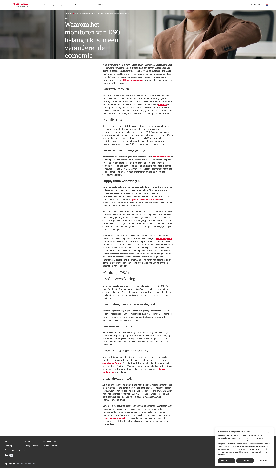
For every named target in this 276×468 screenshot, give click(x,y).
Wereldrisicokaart (99, 5)
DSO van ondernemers (132, 80)
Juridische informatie (50, 446)
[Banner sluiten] (269, 433)
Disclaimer (28, 450)
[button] (9, 4)
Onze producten (63, 5)
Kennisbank (74, 5)
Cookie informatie (49, 442)
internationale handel (115, 418)
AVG (6, 442)
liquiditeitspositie (164, 239)
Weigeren (245, 461)
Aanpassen (263, 460)
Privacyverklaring (30, 442)
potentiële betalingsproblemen (146, 200)
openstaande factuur (112, 363)
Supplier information (13, 450)
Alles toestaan (226, 461)
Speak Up (8, 446)
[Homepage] (21, 5)
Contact (111, 5)
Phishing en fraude (31, 446)
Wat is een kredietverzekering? (44, 5)
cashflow (162, 105)
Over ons (85, 5)
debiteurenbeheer (161, 157)
